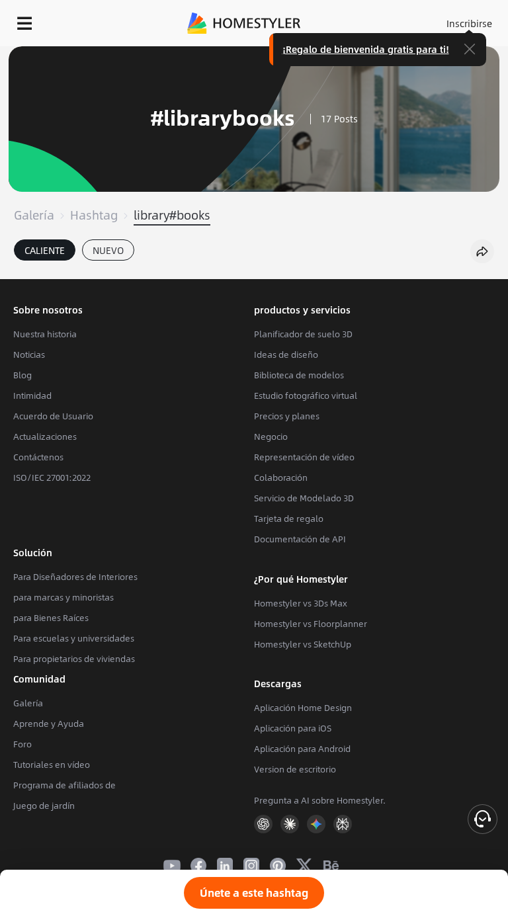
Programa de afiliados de (64, 785)
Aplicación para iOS (292, 728)
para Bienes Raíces (51, 617)
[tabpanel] (254, 272)
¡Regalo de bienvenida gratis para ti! (365, 49)
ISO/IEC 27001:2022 (52, 477)
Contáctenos (38, 457)
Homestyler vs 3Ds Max (300, 603)
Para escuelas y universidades (73, 638)
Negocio (271, 436)
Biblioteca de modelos (299, 375)
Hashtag (94, 215)
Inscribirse (469, 23)
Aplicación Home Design (303, 707)
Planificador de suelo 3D (303, 334)
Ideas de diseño (286, 354)
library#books (172, 215)
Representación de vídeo (304, 457)
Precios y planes (286, 416)
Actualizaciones (45, 436)
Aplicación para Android (302, 748)
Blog (22, 375)
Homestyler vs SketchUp (302, 644)
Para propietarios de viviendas (74, 658)
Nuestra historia (45, 334)
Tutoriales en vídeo (51, 764)
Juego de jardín (44, 805)
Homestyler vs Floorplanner (310, 623)
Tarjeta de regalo (288, 518)
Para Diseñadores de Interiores (75, 576)
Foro (22, 744)
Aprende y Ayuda (48, 723)
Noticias (29, 354)
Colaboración (281, 477)
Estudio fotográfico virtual (305, 395)
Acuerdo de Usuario (53, 416)
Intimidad (32, 395)
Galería (34, 215)
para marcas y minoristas (63, 597)
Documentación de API (300, 539)
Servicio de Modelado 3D (304, 498)
